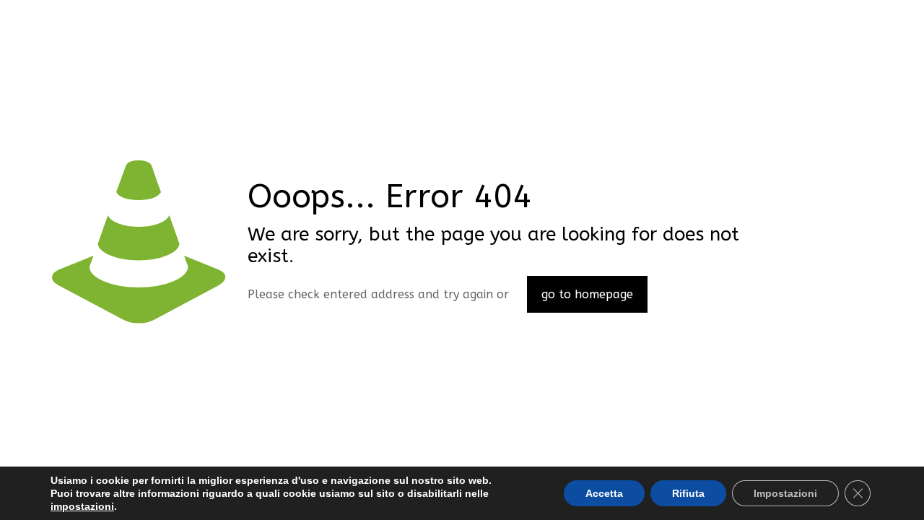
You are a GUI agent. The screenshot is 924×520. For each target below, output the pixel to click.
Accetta (604, 493)
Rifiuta (688, 493)
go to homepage (587, 294)
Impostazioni (785, 493)
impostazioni (82, 506)
